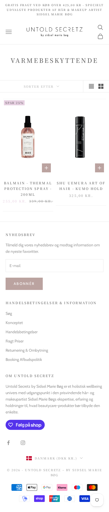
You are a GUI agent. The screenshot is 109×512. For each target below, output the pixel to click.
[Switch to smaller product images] (100, 86)
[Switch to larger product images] (91, 86)
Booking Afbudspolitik (24, 359)
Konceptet (14, 322)
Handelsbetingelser (21, 331)
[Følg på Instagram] (23, 443)
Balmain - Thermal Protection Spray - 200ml (28, 188)
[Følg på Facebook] (8, 443)
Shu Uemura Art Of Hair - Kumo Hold (81, 185)
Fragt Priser (14, 341)
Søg (9, 313)
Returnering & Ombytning (27, 350)
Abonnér (24, 283)
